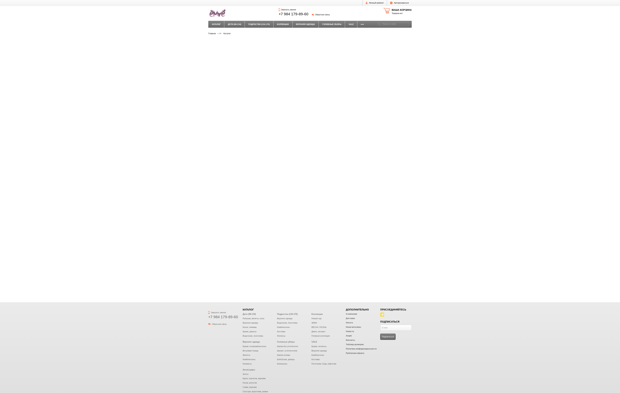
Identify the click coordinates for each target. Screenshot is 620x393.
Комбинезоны (283, 327)
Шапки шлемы (283, 355)
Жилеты (246, 355)
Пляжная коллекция (320, 336)
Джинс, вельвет (318, 331)
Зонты (245, 374)
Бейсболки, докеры (286, 359)
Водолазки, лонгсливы (253, 336)
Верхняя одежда (305, 24)
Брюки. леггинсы (318, 346)
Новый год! (316, 318)
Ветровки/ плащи (250, 351)
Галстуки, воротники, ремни (255, 391)
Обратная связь (322, 15)
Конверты (247, 364)
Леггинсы (281, 336)
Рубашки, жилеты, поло (253, 318)
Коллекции (283, 24)
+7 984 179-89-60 (293, 14)
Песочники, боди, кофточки (323, 364)
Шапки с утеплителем (287, 351)
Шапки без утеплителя (287, 346)
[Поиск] (379, 24)
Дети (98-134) (234, 24)
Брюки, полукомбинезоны (254, 346)
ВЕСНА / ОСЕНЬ (319, 327)
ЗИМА (314, 323)
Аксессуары (249, 369)
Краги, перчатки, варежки (254, 378)
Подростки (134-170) (259, 24)
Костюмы (281, 331)
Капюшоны (282, 364)
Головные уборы (331, 24)
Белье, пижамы (250, 327)
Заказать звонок (288, 10)
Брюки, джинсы (250, 331)
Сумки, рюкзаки (250, 387)
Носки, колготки (250, 383)
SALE (351, 24)
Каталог (216, 24)
